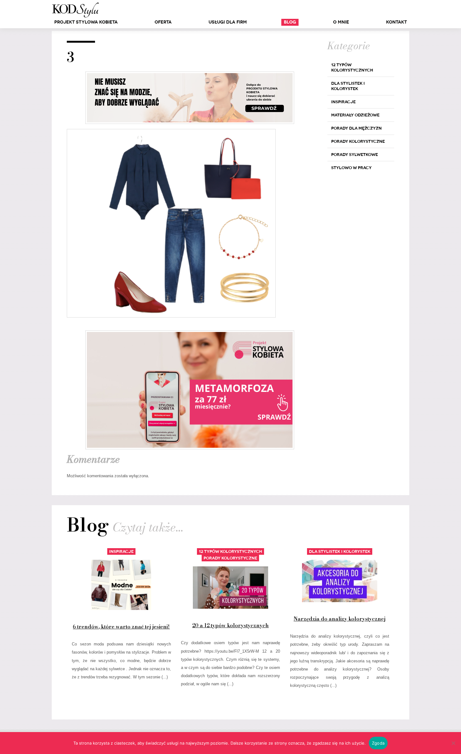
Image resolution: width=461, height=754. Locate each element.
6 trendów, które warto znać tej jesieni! (121, 626)
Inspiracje (343, 101)
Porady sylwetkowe (354, 154)
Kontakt (396, 22)
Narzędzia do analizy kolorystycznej (339, 619)
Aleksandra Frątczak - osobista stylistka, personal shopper (75, 10)
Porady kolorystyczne (358, 141)
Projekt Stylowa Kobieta (86, 22)
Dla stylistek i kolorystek (348, 86)
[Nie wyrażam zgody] (453, 743)
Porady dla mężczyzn (356, 128)
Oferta (163, 22)
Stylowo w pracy (351, 167)
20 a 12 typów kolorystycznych (230, 625)
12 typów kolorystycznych (352, 67)
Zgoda (378, 743)
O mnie (341, 22)
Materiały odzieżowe (355, 115)
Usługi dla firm (228, 22)
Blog (290, 22)
